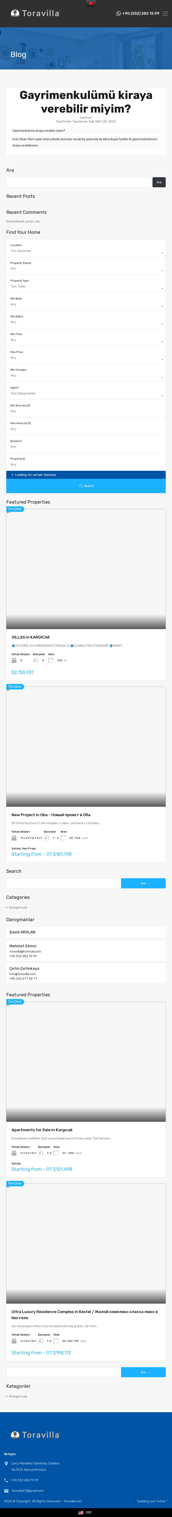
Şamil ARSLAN (22, 932)
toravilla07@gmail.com (28, 1491)
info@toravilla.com (22, 974)
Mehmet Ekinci (22, 946)
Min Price (16, 334)
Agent (14, 387)
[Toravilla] (35, 22)
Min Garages (18, 369)
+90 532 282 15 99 (23, 956)
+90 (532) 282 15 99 (140, 13)
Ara (10, 170)
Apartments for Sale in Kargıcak (42, 1129)
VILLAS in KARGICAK (31, 637)
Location (16, 245)
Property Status (20, 263)
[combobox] (86, 253)
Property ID (17, 458)
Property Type (19, 280)
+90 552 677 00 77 (23, 979)
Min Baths (16, 316)
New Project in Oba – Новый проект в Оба (51, 814)
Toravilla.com (72, 1501)
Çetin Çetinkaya (24, 968)
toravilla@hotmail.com (25, 951)
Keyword (16, 441)
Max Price (16, 352)
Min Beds (16, 298)
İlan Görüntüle (86, 605)
